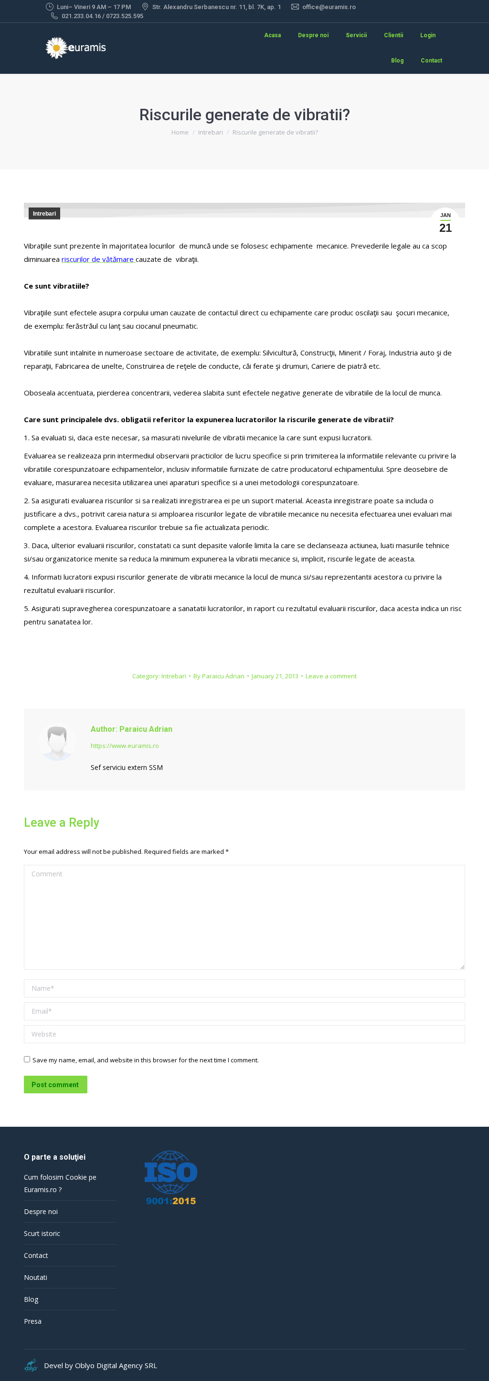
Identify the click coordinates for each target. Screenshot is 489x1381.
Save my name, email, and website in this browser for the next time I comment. (145, 1060)
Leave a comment (331, 676)
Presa (33, 1321)
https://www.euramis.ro (125, 745)
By (218, 676)
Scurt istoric (42, 1233)
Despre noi (41, 1211)
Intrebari (44, 213)
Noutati (35, 1277)
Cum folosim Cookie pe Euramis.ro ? (60, 1183)
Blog (31, 1299)
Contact (36, 1255)
